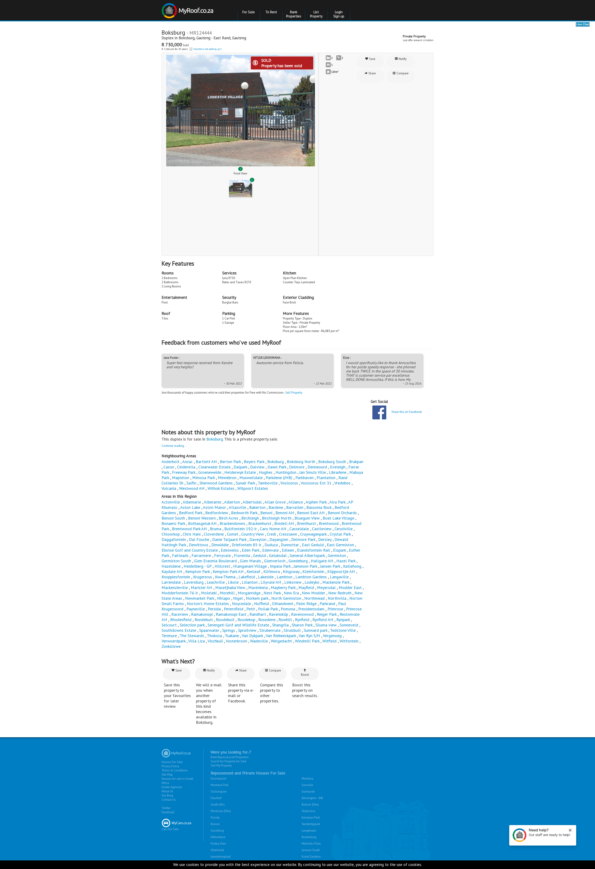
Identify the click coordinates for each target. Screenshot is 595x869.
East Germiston (340, 544)
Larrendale (171, 582)
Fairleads (180, 555)
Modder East (350, 587)
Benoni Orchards (342, 512)
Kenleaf (253, 571)
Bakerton (257, 507)
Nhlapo (223, 598)
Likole (233, 582)
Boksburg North (301, 461)
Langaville (339, 576)
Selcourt (169, 625)
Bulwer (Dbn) (310, 804)
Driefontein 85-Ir (246, 544)
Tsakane (232, 635)
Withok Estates (221, 488)
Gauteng (239, 37)
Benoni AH (284, 512)
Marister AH (201, 587)
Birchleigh (250, 518)
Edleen (288, 550)
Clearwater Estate (214, 467)
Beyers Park (254, 461)
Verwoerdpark (173, 641)
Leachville (216, 582)
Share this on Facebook (406, 412)
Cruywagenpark (313, 534)
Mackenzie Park (335, 582)
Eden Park (250, 550)
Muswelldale (251, 477)
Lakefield (246, 576)
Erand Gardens (311, 857)
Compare (402, 73)
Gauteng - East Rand (213, 37)
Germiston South (176, 560)
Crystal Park (340, 534)
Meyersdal (326, 587)
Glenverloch (274, 560)
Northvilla (337, 598)
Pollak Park (268, 609)
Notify (402, 59)
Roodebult (225, 619)
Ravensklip (278, 614)
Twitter (166, 808)
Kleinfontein (313, 571)
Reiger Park (327, 614)
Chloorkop (171, 534)
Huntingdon (285, 472)
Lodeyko (311, 582)
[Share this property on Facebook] (379, 412)
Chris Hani (192, 534)
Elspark (339, 550)
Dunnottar (290, 544)
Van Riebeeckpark (281, 635)
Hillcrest (222, 566)
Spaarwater (209, 630)
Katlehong (352, 566)
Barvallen (294, 507)
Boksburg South (332, 461)
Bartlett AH (206, 461)
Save (371, 59)
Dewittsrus (198, 544)
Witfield (329, 641)
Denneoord (317, 467)
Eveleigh (337, 467)
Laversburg (194, 582)
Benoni (266, 512)
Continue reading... (174, 446)
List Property (316, 14)
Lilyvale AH (271, 582)
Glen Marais (250, 560)
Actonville (171, 502)
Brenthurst (306, 523)
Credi (271, 534)
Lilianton (250, 582)
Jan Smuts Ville (312, 472)
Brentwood (329, 523)
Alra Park (337, 502)
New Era (291, 593)
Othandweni (282, 603)
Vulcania (169, 488)
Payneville (195, 609)
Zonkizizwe (171, 646)
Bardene (275, 507)
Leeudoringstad (221, 857)
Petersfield (233, 609)
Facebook (168, 812)
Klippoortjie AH (341, 571)
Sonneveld (349, 625)
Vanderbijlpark (311, 824)
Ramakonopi (202, 614)
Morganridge (249, 593)
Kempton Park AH (228, 571)
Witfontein (349, 641)
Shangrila (280, 625)
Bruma (215, 528)
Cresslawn (288, 534)
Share (372, 73)
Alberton (232, 502)
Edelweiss (230, 550)
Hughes (265, 472)
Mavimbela (258, 587)
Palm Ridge (306, 603)
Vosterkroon (236, 641)
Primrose (335, 609)
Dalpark (240, 467)
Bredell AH (284, 523)
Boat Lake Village (338, 518)
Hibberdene (218, 837)
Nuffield (261, 603)
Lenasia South (311, 850)
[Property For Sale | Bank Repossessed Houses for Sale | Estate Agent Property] (188, 9)
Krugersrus (202, 576)
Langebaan (309, 831)
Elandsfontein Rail (313, 550)
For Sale (248, 12)
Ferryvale (222, 555)
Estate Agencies (172, 787)
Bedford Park (190, 512)
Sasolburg (217, 831)
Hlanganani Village (250, 566)
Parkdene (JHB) (279, 477)
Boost (305, 675)
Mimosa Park (203, 477)
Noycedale (241, 603)
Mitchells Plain (311, 844)
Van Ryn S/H (309, 635)
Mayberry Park (283, 587)
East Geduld (313, 544)
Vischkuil (215, 641)
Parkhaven (304, 477)
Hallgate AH (322, 560)
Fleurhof (216, 798)
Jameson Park (305, 566)
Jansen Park (330, 566)
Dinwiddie (220, 544)
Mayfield (306, 587)
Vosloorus (289, 483)
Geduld (259, 555)
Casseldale (299, 528)
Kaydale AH (172, 571)
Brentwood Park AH (189, 528)
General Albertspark (307, 555)
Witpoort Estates (252, 488)
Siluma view (326, 625)
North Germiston (286, 598)
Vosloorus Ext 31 (316, 483)
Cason (168, 467)
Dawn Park (277, 467)
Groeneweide (209, 472)
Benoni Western (202, 518)
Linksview (292, 582)
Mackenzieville (175, 587)
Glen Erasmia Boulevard (215, 560)
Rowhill (285, 619)
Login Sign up (338, 14)
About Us (167, 791)
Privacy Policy (170, 766)
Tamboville (268, 483)
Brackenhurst (259, 523)
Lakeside (266, 576)
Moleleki (209, 593)
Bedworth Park (244, 512)
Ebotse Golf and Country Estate (190, 550)
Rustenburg (309, 837)
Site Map (167, 775)
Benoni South (173, 518)
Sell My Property (221, 765)
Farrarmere (201, 555)
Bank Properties (293, 14)
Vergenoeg (332, 635)
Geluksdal (278, 555)
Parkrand (327, 603)
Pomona (288, 609)
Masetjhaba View (230, 587)
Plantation (326, 477)
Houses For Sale (172, 762)
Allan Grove (275, 502)
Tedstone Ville (343, 630)
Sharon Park (302, 625)
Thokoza (214, 635)
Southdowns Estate (179, 630)
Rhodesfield (181, 619)
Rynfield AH (322, 619)
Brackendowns (232, 523)
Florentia (242, 555)
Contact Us (169, 800)
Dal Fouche (199, 539)
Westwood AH (192, 488)
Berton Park (230, 461)
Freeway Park (183, 472)
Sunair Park (245, 483)
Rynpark (343, 619)
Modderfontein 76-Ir (180, 593)
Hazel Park (345, 560)
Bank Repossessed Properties (230, 757)
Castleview (321, 528)
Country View (252, 534)
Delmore (296, 467)
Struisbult (292, 630)
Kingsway (291, 571)
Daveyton (257, 539)
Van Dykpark (252, 635)
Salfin (191, 483)
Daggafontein (174, 539)
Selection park (192, 625)
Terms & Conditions (175, 770)
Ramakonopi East (231, 614)
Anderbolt (170, 461)
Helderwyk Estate (240, 472)
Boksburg (187, 37)
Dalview (257, 467)
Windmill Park (307, 641)
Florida (215, 818)
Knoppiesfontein (176, 576)
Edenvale (270, 550)
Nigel (238, 598)
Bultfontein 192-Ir (240, 528)
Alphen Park (316, 502)
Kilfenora (271, 571)
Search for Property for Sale (228, 761)
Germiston (337, 555)
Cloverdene (214, 534)
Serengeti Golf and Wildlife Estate (238, 625)
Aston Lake (190, 507)
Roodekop (246, 619)
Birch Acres (228, 518)
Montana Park (219, 785)
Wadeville (259, 641)
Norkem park (257, 598)
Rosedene (266, 619)
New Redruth (339, 593)
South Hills (218, 804)
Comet (232, 534)
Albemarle (192, 502)
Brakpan (356, 461)
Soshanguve (219, 791)
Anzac (187, 461)
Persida (214, 609)
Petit (250, 609)
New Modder (313, 593)
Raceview (179, 614)
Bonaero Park (173, 523)
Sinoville (307, 785)
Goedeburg (298, 560)
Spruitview (247, 630)
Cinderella (186, 467)
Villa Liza (196, 641)
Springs (228, 630)
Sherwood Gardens (216, 483)
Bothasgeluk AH (202, 523)
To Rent (271, 12)
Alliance (295, 502)
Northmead (314, 598)
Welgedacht (281, 641)
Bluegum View (307, 518)
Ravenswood (302, 614)
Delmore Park (303, 539)
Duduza (271, 544)
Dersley (324, 539)
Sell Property (293, 393)
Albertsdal (252, 502)
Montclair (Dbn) (221, 811)
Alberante (212, 502)
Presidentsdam (311, 609)
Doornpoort (218, 778)
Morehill (227, 593)
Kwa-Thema (225, 576)
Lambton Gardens (311, 576)
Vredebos (342, 483)
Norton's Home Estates (208, 603)
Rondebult (204, 619)
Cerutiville (343, 528)
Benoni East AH (311, 512)
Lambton (284, 576)
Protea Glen (218, 844)
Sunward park (315, 630)
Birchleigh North (276, 518)
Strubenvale (270, 630)
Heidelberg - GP (198, 566)
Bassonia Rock (318, 507)
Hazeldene (171, 566)
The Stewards (192, 635)
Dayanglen (278, 539)
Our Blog (167, 795)
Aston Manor (214, 507)
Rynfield (302, 619)
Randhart (257, 614)
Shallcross (308, 811)
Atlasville (237, 507)
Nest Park (272, 593)
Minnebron (227, 477)
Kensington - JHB (312, 798)
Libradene (337, 472)
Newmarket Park (199, 598)
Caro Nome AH (273, 528)
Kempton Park (197, 571)
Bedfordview (216, 512)
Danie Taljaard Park (229, 539)
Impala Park (280, 566)
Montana (307, 778)
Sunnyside (308, 791)
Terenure (169, 635)
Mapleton (180, 477)
